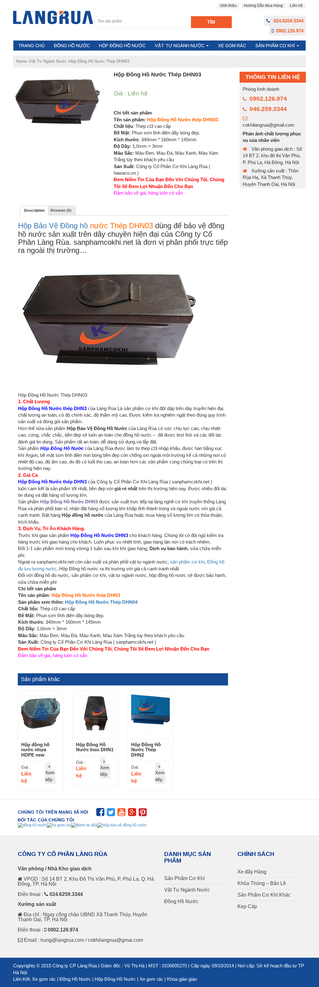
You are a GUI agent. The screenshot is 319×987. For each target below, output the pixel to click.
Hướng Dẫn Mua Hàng (263, 5)
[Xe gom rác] (59, 825)
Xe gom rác (44, 979)
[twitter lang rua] (111, 814)
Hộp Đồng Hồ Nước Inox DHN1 (94, 747)
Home (21, 61)
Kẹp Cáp (247, 906)
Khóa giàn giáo (182, 979)
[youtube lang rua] (121, 814)
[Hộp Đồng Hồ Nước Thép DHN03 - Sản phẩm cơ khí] (53, 17)
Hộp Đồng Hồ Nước (122, 45)
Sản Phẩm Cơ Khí (275, 45)
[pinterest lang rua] (143, 814)
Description (34, 210)
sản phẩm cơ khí (187, 561)
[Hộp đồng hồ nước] (122, 825)
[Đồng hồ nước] (32, 825)
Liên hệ (296, 5)
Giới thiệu (228, 5)
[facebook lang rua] (100, 814)
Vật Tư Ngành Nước (180, 45)
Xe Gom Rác (232, 45)
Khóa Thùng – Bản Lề (261, 883)
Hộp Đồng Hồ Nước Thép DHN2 (146, 749)
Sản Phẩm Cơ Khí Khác (264, 895)
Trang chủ (31, 45)
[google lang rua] (132, 814)
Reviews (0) (60, 210)
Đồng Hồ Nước (72, 45)
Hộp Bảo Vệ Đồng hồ (53, 225)
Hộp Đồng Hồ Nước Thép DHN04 (101, 602)
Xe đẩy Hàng (251, 871)
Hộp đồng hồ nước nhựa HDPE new (35, 749)
